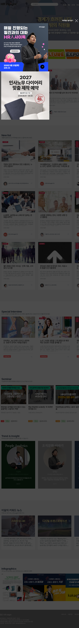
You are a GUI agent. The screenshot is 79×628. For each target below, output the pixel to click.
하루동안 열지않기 (67, 20)
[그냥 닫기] (76, 20)
